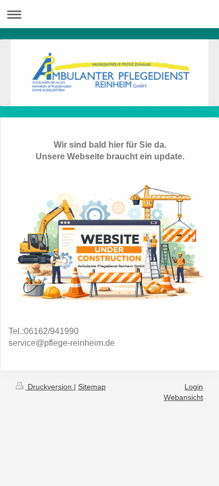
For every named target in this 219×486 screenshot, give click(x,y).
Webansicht (183, 397)
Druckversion (50, 386)
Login (193, 386)
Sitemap (92, 386)
